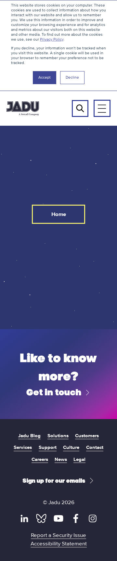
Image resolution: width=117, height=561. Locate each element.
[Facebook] (76, 518)
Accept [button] (44, 77)
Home (58, 214)
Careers (40, 459)
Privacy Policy (51, 39)
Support (48, 447)
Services (23, 447)
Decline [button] (72, 77)
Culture (71, 447)
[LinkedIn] (24, 518)
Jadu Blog (29, 435)
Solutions (58, 435)
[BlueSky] (41, 518)
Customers (87, 435)
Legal (79, 459)
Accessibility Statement (59, 543)
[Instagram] (92, 518)
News (61, 459)
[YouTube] (58, 518)
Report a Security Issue (58, 535)
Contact (94, 447)
